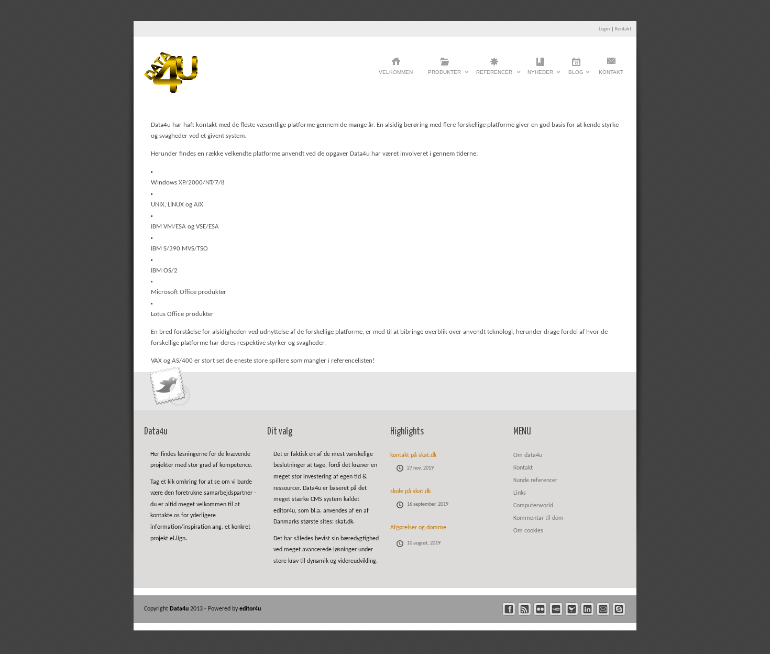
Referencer (494, 75)
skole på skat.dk (410, 491)
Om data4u (527, 455)
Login (604, 29)
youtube (556, 609)
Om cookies (528, 531)
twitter (572, 609)
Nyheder (540, 75)
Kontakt (623, 29)
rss (525, 609)
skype (619, 609)
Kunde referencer (535, 480)
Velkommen (396, 72)
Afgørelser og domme (418, 528)
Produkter (444, 75)
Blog (576, 75)
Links (519, 493)
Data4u (180, 609)
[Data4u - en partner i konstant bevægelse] (170, 91)
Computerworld (533, 506)
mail (603, 609)
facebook (509, 609)
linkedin (587, 609)
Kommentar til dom (538, 518)
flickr (540, 609)
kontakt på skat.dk (413, 455)
